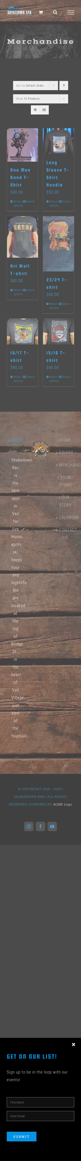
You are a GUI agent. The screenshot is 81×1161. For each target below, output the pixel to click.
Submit (21, 1136)
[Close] (73, 1044)
